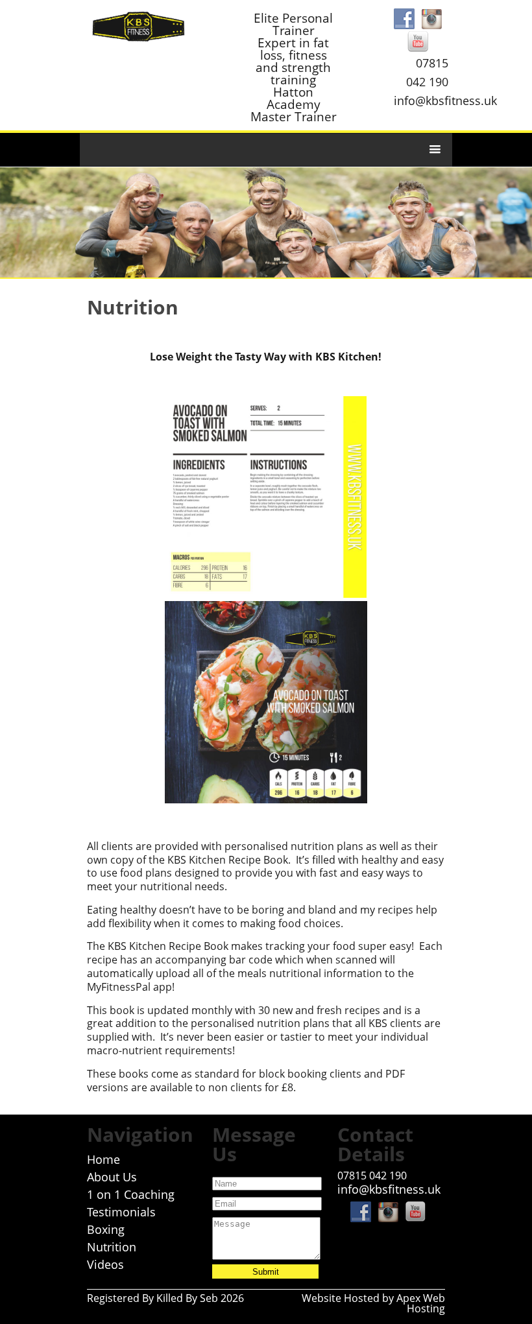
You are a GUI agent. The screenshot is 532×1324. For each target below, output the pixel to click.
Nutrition (111, 1247)
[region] (266, 222)
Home (103, 1159)
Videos (105, 1264)
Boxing (106, 1229)
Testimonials (121, 1212)
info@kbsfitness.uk (445, 100)
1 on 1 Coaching (131, 1194)
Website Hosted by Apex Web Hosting (373, 1303)
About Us (112, 1177)
